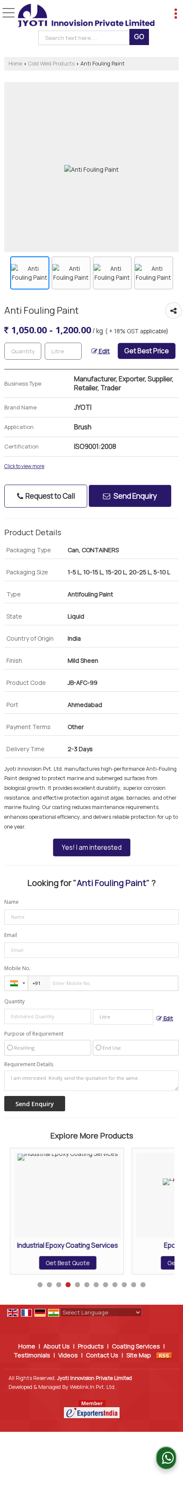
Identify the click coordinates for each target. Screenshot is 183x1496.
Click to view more (24, 466)
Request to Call (49, 496)
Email (10, 935)
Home (15, 63)
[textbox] (85, 38)
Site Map (138, 1355)
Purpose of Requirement (33, 1034)
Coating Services (136, 1346)
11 (133, 1284)
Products (91, 1346)
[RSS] (164, 1355)
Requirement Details (28, 1064)
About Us (56, 1346)
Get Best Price (146, 350)
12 (143, 1284)
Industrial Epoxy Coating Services (66, 1245)
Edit (103, 351)
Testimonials (32, 1355)
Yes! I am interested (92, 847)
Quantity (14, 1001)
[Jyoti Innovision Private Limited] (86, 16)
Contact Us (102, 1355)
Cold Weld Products (51, 63)
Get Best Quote (66, 1263)
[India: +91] (16, 983)
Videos (68, 1355)
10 (124, 1284)
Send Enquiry (134, 496)
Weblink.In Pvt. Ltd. (93, 1387)
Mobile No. (17, 968)
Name (11, 902)
